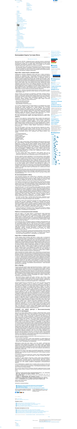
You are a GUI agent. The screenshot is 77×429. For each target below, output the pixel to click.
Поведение (53, 154)
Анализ (53, 135)
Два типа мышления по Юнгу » (40, 414)
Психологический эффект (55, 155)
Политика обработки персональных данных (45, 421)
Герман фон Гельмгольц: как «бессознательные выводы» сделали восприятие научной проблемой (30, 412)
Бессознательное (26, 399)
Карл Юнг (22, 51)
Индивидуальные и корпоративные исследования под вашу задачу (56, 52)
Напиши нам (45, 389)
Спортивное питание (55, 160)
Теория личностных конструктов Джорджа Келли (56, 87)
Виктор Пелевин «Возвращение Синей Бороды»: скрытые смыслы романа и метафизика (28, 409)
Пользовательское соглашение (55, 421)
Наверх (49, 416)
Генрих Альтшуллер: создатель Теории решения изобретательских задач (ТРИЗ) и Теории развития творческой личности (33, 411)
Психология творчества (54, 99)
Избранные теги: (55, 133)
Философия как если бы (55, 163)
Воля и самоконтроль (54, 84)
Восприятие (53, 140)
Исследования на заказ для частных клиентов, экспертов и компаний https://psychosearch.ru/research (29, 387)
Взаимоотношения (54, 137)
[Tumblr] (23, 392)
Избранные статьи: (55, 79)
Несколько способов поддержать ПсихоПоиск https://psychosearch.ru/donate (30, 387)
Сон (52, 158)
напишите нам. (17, 391)
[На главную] (17, 0)
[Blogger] (22, 392)
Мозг (52, 147)
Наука (53, 149)
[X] (21, 392)
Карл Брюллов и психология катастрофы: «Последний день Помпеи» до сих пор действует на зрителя (30, 410)
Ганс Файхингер (54, 141)
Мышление (53, 148)
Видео (53, 138)
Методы (53, 146)
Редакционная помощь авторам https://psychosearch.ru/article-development (30, 385)
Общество (53, 151)
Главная (17, 51)
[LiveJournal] (55, 0)
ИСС (52, 143)
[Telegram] (54, 0)
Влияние (53, 139)
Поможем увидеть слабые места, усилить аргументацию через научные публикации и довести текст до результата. (56, 55)
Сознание (52, 117)
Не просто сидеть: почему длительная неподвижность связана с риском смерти (27, 404)
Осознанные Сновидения (55, 152)
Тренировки (53, 161)
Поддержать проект (18, 420)
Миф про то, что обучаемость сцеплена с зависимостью (24, 405)
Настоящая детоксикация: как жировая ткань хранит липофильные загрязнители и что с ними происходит (31, 406)
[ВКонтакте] (53, 0)
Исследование (54, 144)
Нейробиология (54, 150)
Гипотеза (53, 142)
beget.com (42, 427)
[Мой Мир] (18, 392)
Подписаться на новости (54, 70)
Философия (53, 162)
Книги (53, 145)
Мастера (19, 51)
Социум (53, 159)
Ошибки (53, 153)
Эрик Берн (53, 164)
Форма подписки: (54, 66)
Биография (21, 399)
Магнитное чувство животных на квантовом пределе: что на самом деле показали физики (28, 403)
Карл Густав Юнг (20, 398)
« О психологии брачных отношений (30, 414)
